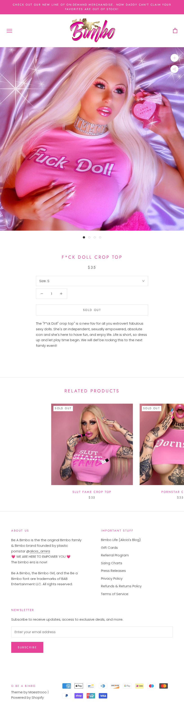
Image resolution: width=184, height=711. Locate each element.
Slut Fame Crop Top (92, 492)
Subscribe (27, 647)
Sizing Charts (111, 563)
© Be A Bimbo (23, 686)
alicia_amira (40, 551)
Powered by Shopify (27, 697)
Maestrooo (37, 692)
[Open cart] (175, 30)
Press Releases (113, 570)
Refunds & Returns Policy (121, 586)
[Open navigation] (9, 30)
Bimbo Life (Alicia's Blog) (121, 539)
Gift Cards (109, 547)
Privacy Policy (112, 578)
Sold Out (92, 310)
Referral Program (115, 555)
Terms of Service (114, 594)
